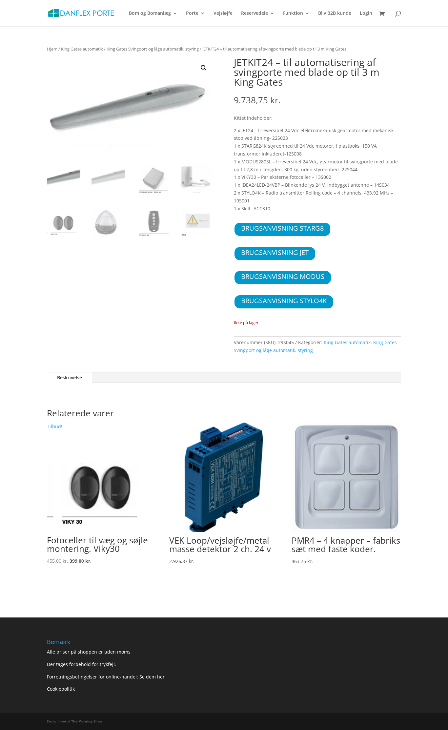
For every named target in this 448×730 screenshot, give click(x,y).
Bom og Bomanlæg (150, 13)
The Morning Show (87, 721)
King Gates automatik (82, 49)
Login (366, 13)
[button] (204, 68)
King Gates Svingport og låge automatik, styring (153, 49)
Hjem (52, 49)
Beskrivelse (69, 377)
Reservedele (254, 13)
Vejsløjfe (223, 13)
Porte (192, 13)
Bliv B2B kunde (334, 13)
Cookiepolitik (61, 689)
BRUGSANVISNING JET (275, 252)
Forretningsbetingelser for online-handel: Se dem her (106, 677)
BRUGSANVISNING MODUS (282, 276)
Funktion (293, 13)
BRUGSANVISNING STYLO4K (284, 300)
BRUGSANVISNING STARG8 (282, 228)
